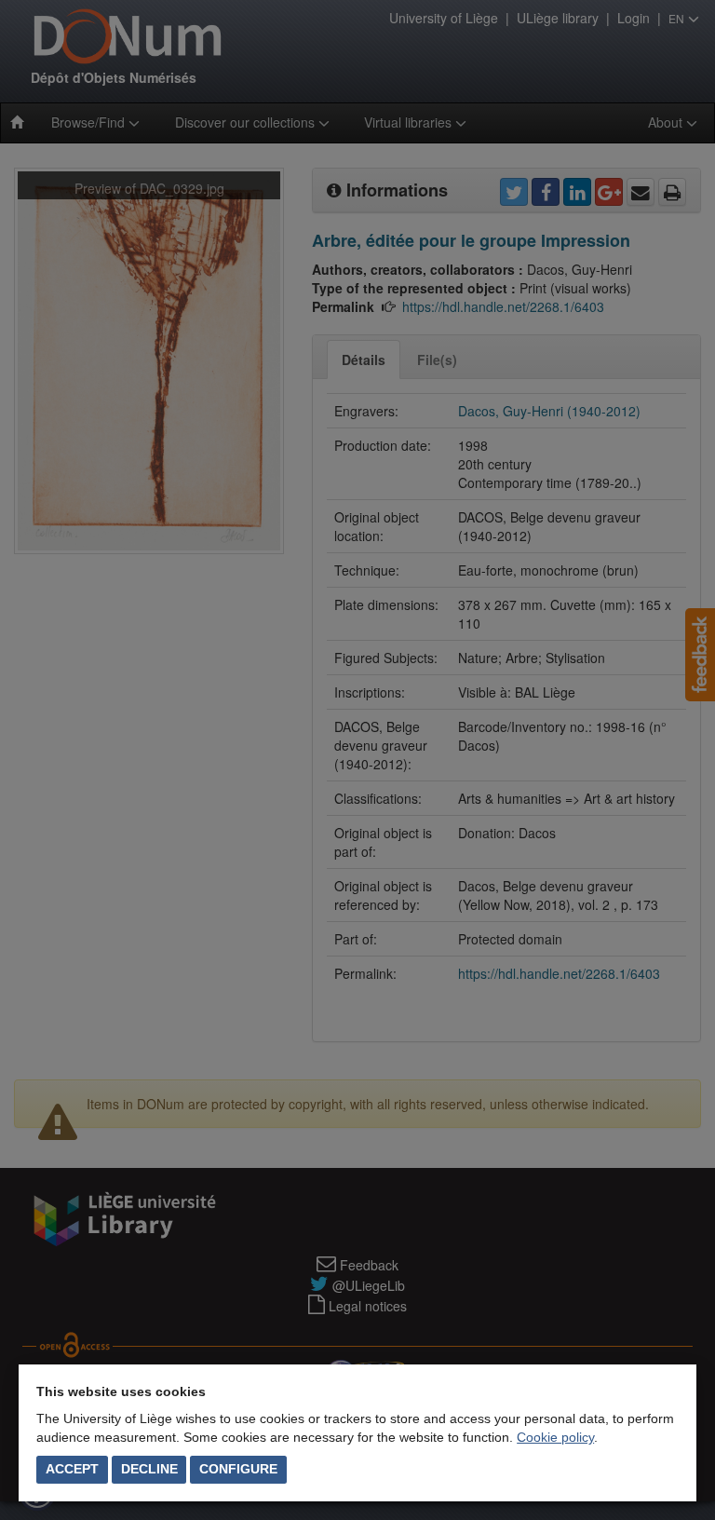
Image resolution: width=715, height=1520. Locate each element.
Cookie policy (555, 1437)
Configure (238, 1468)
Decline (149, 1468)
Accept (72, 1468)
